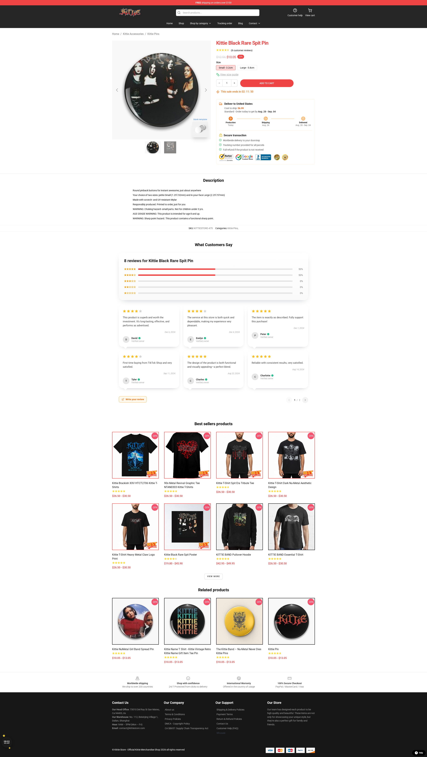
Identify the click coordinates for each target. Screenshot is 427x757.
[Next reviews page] (305, 400)
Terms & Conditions (175, 714)
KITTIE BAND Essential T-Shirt (285, 554)
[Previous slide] (117, 90)
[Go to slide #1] (153, 147)
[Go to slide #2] (170, 147)
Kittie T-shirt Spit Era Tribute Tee (235, 483)
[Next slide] (205, 90)
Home (115, 34)
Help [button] (421, 753)
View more (213, 576)
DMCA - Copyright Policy (177, 723)
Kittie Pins (153, 34)
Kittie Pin (273, 649)
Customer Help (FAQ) (227, 728)
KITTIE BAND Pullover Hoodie (233, 554)
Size (218, 62)
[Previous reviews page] (289, 400)
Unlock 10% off (7, 742)
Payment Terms (225, 714)
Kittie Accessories (133, 34)
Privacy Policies (173, 719)
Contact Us (222, 723)
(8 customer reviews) (242, 50)
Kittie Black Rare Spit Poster (180, 554)
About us (169, 709)
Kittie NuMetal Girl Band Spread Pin (133, 649)
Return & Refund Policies (229, 719)
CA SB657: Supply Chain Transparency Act (186, 728)
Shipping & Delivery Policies (230, 709)
